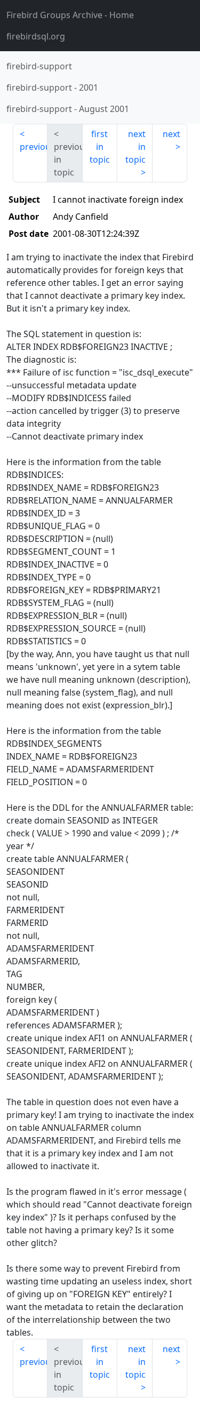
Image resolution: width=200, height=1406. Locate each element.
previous (33, 147)
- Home (70, 15)
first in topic (100, 146)
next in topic (135, 146)
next (171, 134)
